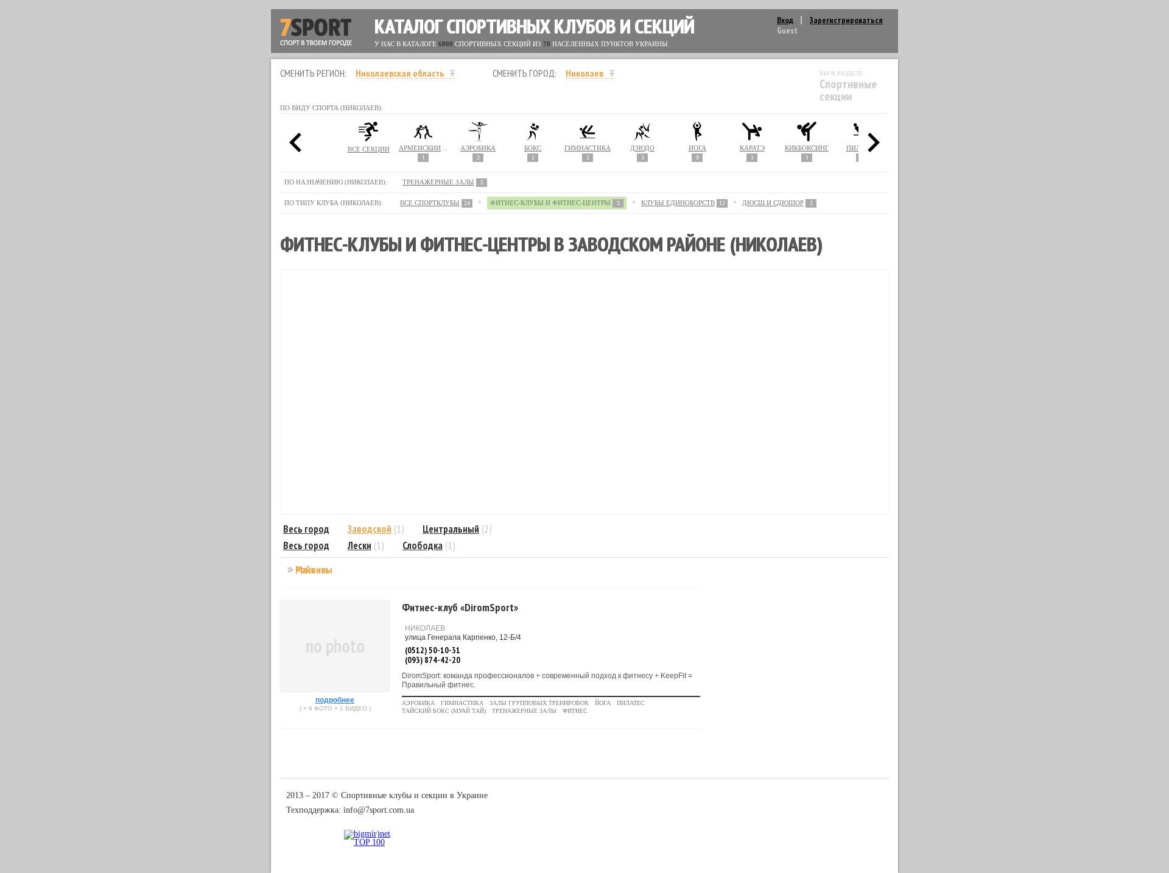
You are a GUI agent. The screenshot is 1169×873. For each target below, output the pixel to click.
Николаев (584, 73)
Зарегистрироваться (846, 20)
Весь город (306, 529)
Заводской (369, 529)
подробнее (334, 700)
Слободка (422, 545)
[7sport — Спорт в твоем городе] (316, 32)
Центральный (451, 529)
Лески (359, 545)
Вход (785, 20)
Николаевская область (400, 73)
